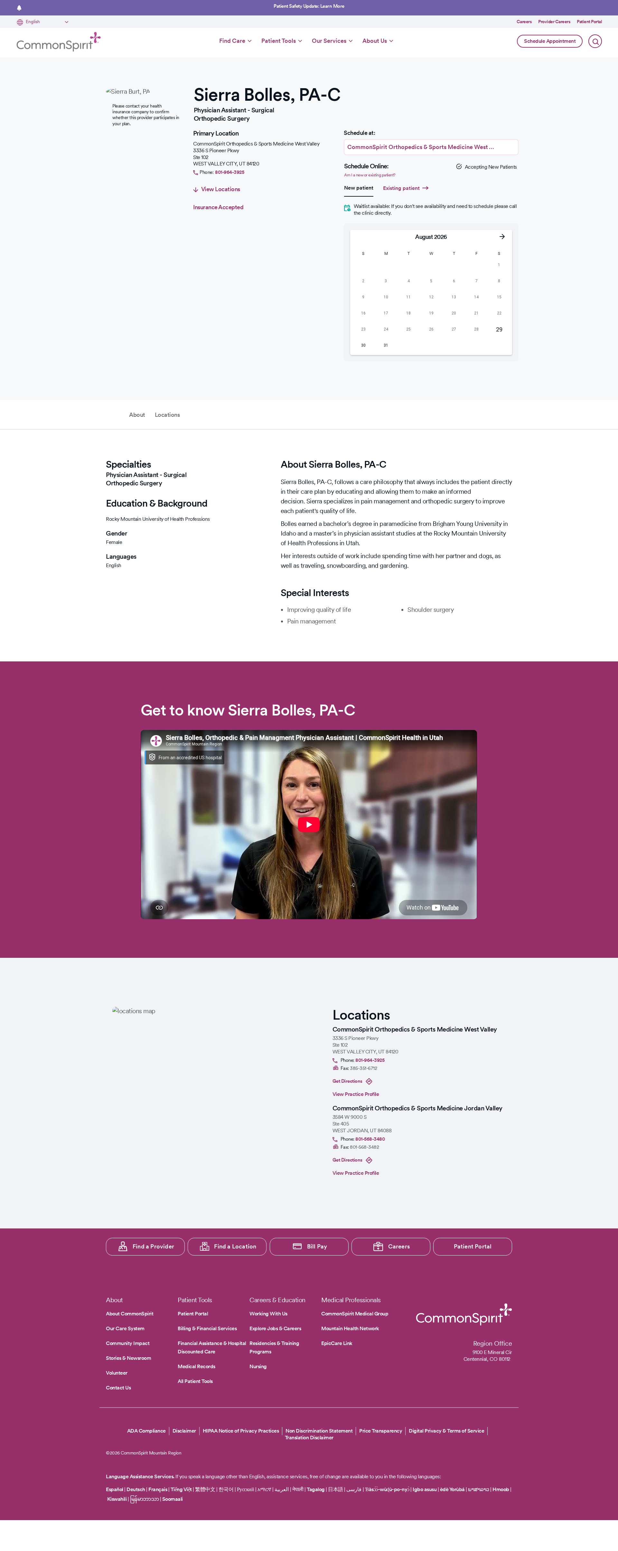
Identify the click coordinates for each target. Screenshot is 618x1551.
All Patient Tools (195, 1381)
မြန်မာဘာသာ (144, 1499)
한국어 (226, 1489)
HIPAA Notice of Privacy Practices (241, 1431)
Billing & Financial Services (207, 1328)
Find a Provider (153, 1246)
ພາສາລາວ (478, 1489)
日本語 (336, 1489)
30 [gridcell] (363, 345)
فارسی (354, 1489)
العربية (282, 1489)
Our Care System (125, 1328)
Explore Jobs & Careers (275, 1328)
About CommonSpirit (129, 1314)
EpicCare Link (336, 1343)
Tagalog (316, 1489)
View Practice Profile (355, 1094)
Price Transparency (380, 1431)
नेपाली (298, 1489)
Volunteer (116, 1373)
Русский (245, 1489)
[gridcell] (363, 265)
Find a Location (235, 1246)
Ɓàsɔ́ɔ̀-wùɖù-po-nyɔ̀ (387, 1489)
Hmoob (500, 1489)
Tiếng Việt (181, 1489)
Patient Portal (589, 21)
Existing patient (401, 188)
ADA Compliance (146, 1431)
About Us (374, 40)
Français (157, 1489)
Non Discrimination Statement (319, 1431)
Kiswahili (117, 1499)
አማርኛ (264, 1489)
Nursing (258, 1366)
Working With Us (268, 1314)
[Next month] (502, 236)
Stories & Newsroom (128, 1358)
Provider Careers (554, 21)
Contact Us (118, 1388)
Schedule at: (359, 132)
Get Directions (347, 1081)
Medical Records (196, 1366)
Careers (524, 21)
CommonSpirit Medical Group (354, 1314)
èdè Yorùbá (452, 1489)
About (137, 414)
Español (114, 1489)
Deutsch (135, 1489)
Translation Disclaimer (309, 1437)
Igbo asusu (424, 1489)
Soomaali (172, 1499)
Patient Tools (278, 40)
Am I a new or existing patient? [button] (370, 175)
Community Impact (127, 1343)
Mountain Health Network (350, 1328)
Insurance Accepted (218, 207)
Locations (167, 414)
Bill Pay (317, 1246)
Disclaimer (184, 1431)
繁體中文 (205, 1489)
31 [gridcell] (386, 345)
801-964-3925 (229, 172)
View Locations (220, 189)
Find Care (232, 40)
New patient (358, 188)
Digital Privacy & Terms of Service (446, 1431)
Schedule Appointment (550, 41)
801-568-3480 (370, 1139)
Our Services (329, 40)
